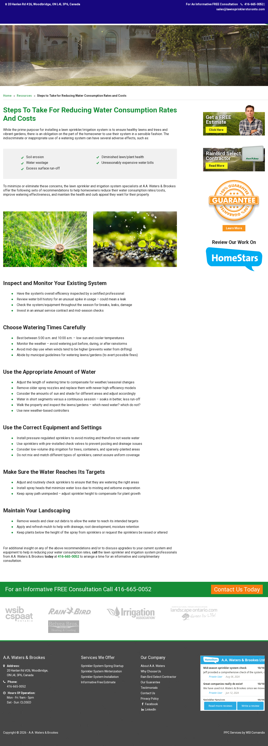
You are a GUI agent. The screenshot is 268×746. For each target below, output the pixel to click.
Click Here (216, 129)
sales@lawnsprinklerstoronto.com (240, 9)
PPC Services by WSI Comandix (244, 732)
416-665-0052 (254, 4)
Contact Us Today (237, 589)
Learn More (234, 228)
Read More (216, 165)
